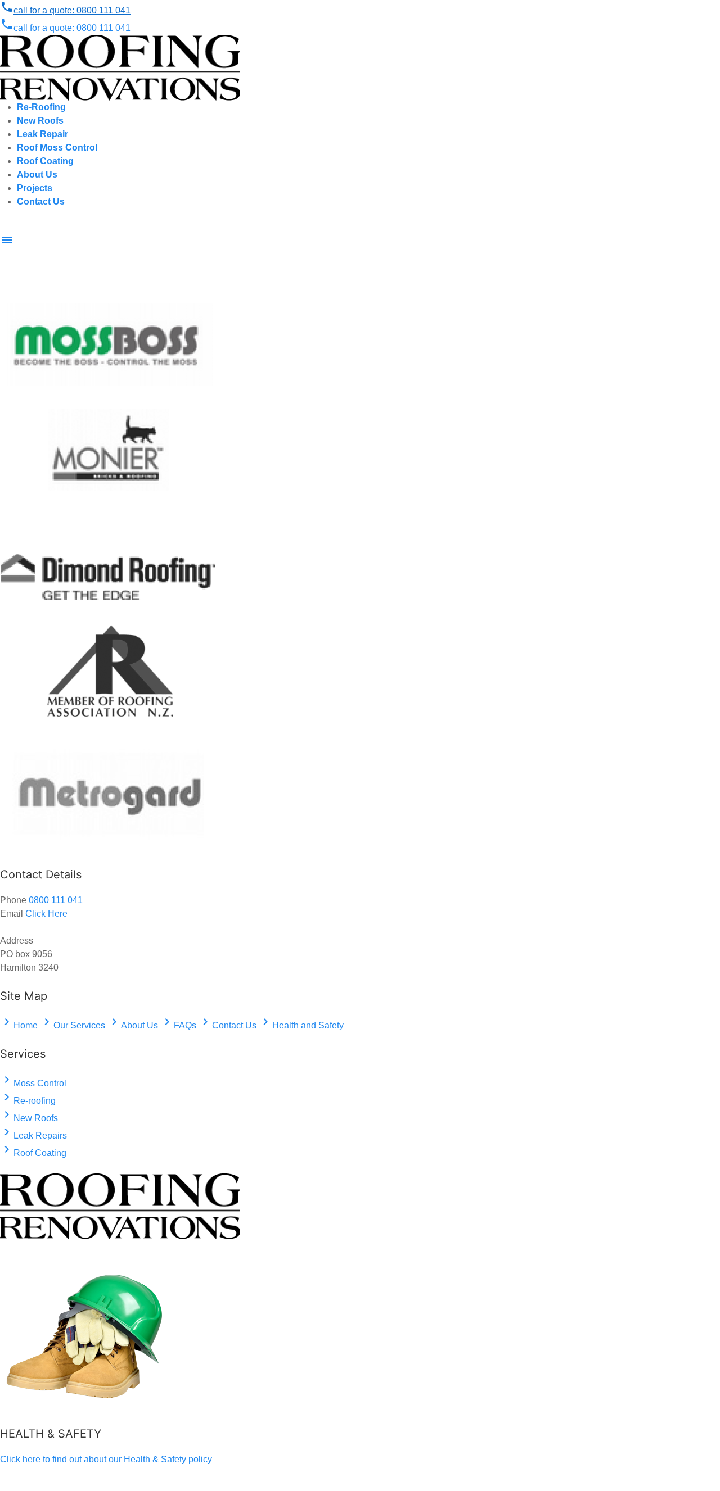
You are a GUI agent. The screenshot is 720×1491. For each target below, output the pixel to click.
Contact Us (227, 1025)
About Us (132, 1025)
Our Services (72, 1025)
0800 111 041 (65, 10)
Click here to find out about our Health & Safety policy (106, 1459)
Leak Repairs (33, 1135)
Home (19, 1025)
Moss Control (33, 1083)
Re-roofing (28, 1100)
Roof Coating (33, 1153)
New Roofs (29, 1118)
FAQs (178, 1025)
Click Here (46, 913)
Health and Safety (301, 1025)
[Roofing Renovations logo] (120, 67)
